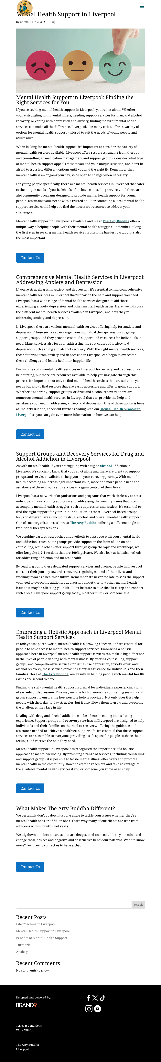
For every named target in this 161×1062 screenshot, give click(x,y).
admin (24, 22)
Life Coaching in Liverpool (36, 924)
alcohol (106, 466)
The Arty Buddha (83, 522)
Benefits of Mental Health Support (41, 938)
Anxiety (22, 951)
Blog (52, 22)
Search (138, 904)
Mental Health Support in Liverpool (43, 931)
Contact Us (30, 257)
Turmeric (23, 945)
